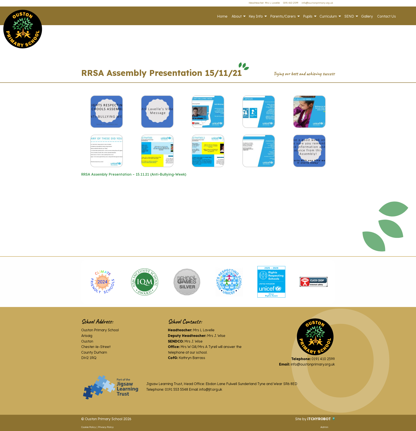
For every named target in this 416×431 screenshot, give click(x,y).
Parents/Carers (283, 16)
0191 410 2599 (290, 2)
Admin (324, 427)
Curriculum (328, 16)
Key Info (256, 16)
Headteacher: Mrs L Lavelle (264, 2)
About (237, 16)
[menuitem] (222, 16)
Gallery (367, 16)
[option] (102, 282)
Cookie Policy (88, 427)
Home (222, 16)
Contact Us (386, 16)
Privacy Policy (106, 427)
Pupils (307, 16)
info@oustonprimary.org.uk (317, 2)
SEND (349, 16)
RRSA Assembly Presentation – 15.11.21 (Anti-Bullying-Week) (133, 174)
